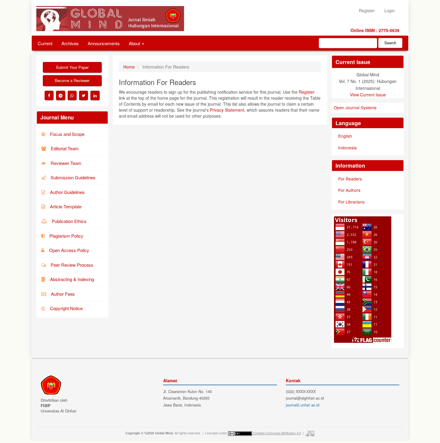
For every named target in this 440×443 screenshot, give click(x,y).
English (345, 136)
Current (45, 43)
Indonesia (347, 148)
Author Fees (62, 294)
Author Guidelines (67, 192)
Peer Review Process (71, 265)
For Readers (350, 179)
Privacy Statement (227, 110)
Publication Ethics (69, 221)
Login (389, 10)
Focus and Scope (66, 134)
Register (367, 10)
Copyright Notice (66, 308)
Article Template (65, 206)
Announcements (104, 43)
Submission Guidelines (72, 177)
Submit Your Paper (72, 67)
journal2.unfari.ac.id (302, 405)
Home (129, 67)
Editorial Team (64, 148)
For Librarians (351, 202)
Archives (70, 43)
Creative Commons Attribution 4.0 (277, 433)
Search (390, 42)
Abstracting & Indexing (71, 279)
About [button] (135, 43)
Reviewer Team (65, 163)
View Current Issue (368, 95)
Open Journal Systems (355, 107)
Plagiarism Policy (65, 236)
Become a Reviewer (72, 80)
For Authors (349, 190)
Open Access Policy (68, 250)
